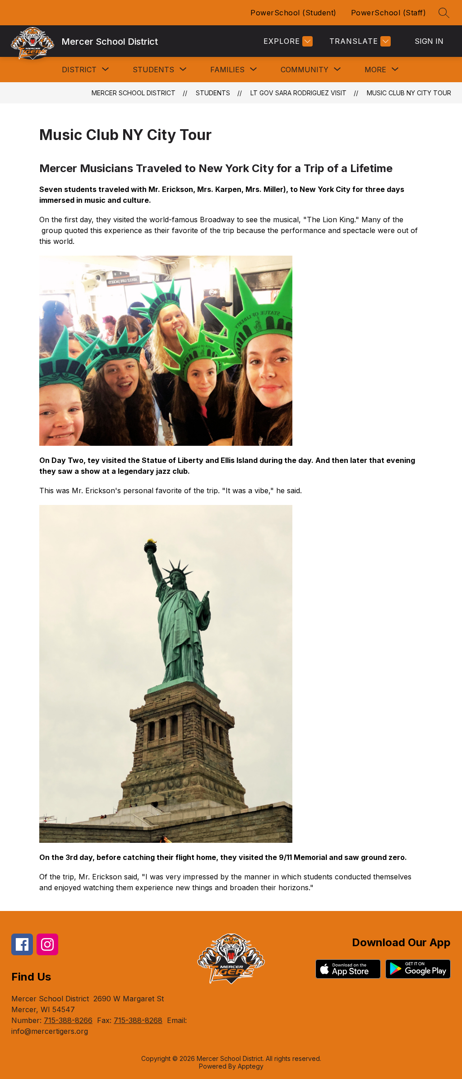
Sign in (429, 41)
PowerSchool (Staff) (388, 12)
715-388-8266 (68, 1020)
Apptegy (250, 1066)
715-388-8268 (138, 1020)
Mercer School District (134, 93)
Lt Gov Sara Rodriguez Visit (298, 93)
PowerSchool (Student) (293, 12)
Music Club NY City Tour (409, 93)
